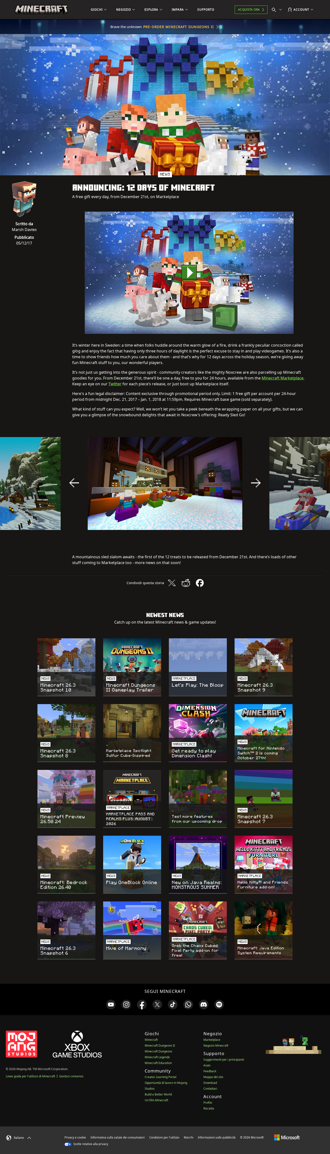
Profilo (207, 1103)
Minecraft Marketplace (282, 378)
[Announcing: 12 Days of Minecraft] (189, 273)
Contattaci (210, 1089)
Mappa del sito (213, 1077)
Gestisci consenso (71, 1076)
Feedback (209, 1071)
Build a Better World (158, 1094)
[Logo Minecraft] (41, 9)
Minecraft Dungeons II (160, 1045)
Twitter (115, 384)
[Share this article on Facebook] (200, 583)
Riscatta (208, 1108)
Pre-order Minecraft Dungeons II (178, 26)
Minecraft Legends (157, 1057)
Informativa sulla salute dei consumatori (118, 1137)
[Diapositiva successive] (256, 483)
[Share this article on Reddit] (185, 583)
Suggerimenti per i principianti (223, 1059)
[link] (111, 1004)
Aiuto (206, 1065)
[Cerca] (278, 9)
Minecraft (151, 1040)
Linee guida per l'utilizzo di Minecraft (30, 1076)
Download (210, 1083)
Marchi (188, 1137)
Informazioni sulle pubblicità (217, 1137)
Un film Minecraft (156, 1100)
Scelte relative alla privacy (90, 1144)
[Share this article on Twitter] (172, 583)
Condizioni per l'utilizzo (164, 1137)
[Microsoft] (287, 1137)
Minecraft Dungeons (158, 1051)
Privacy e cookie (75, 1137)
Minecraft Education (158, 1063)
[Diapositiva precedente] (74, 483)
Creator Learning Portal (160, 1077)
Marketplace (211, 1040)
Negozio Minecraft (215, 1045)
